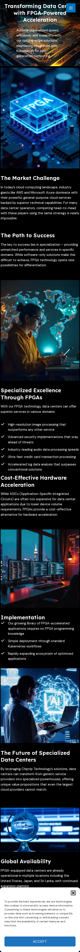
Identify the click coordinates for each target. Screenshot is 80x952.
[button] (73, 893)
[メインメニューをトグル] (71, 8)
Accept (40, 941)
